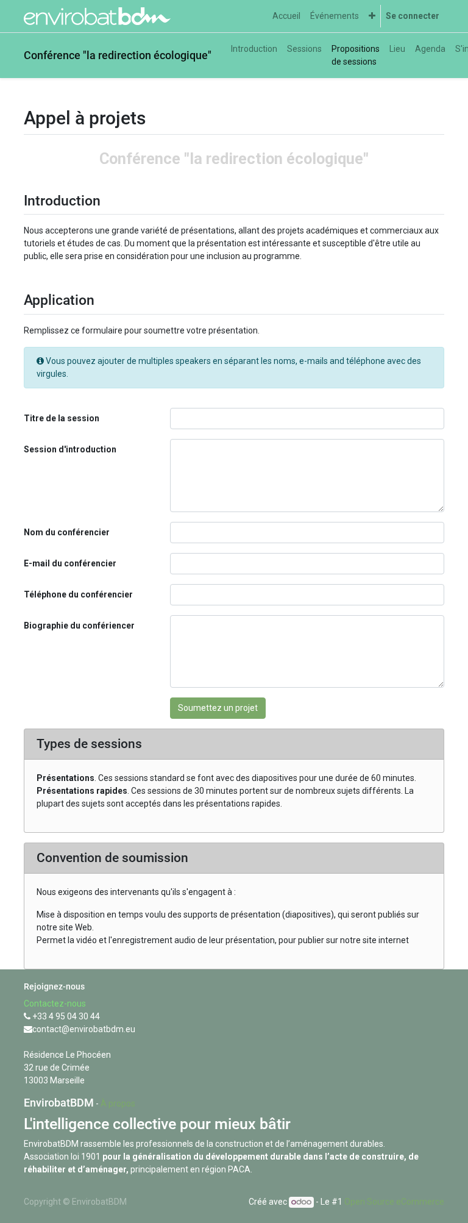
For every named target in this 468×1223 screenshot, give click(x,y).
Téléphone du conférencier (78, 594)
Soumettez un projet (218, 708)
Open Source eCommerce (394, 1202)
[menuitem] (286, 16)
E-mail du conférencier (70, 563)
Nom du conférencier (67, 532)
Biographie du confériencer (79, 625)
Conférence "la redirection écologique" (117, 55)
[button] (372, 16)
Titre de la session (61, 418)
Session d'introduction (70, 449)
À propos (118, 1103)
